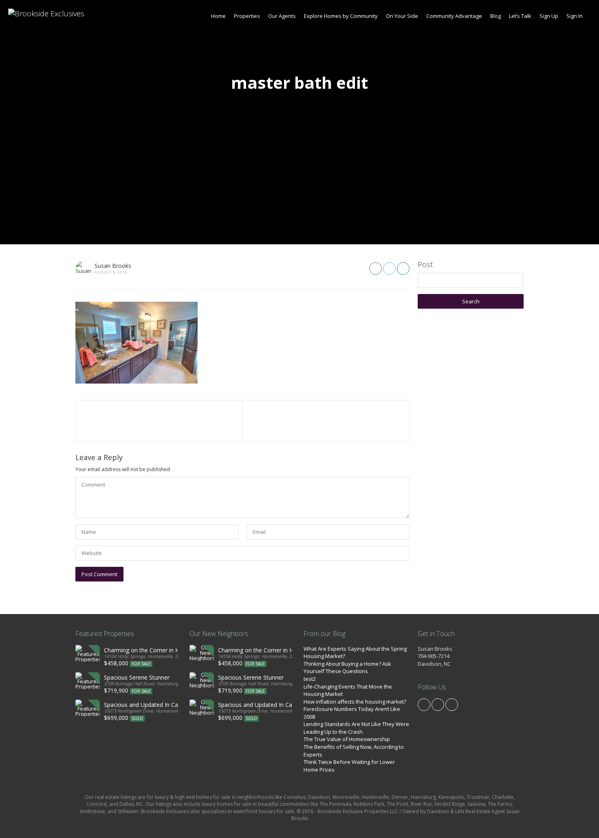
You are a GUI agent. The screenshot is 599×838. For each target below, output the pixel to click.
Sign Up (549, 16)
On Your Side (402, 16)
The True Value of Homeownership (347, 739)
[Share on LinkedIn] (403, 268)
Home (218, 16)
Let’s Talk (520, 16)
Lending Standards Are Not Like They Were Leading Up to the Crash (356, 727)
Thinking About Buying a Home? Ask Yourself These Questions (347, 667)
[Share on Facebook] (375, 268)
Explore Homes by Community (341, 16)
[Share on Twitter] (389, 268)
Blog (495, 16)
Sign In (574, 16)
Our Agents (282, 16)
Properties (247, 16)
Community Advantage (454, 16)
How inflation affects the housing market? (355, 701)
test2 (310, 678)
